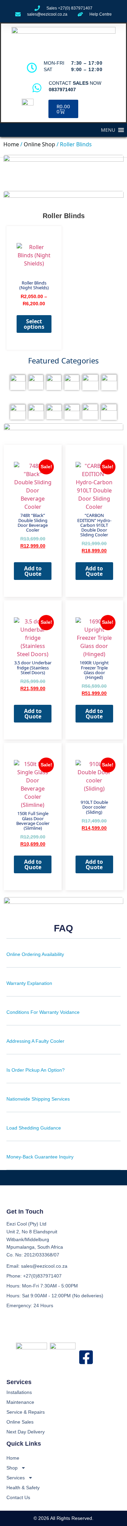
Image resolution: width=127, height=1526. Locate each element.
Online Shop (39, 144)
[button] (108, 130)
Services (15, 1477)
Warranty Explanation (29, 983)
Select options (34, 324)
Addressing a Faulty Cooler (35, 1041)
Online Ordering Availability (35, 954)
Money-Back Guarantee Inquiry (39, 1156)
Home (11, 144)
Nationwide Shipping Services (38, 1099)
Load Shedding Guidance (33, 1128)
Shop (12, 1468)
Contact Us (18, 1497)
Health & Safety (23, 1487)
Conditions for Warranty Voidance (43, 1012)
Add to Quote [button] (33, 571)
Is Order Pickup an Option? (35, 1070)
